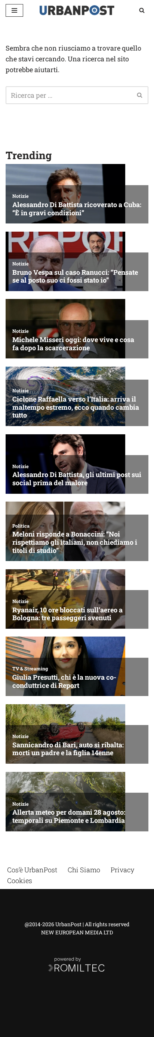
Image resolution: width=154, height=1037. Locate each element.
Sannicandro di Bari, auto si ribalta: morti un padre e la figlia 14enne (68, 749)
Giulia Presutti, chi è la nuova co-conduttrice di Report (64, 681)
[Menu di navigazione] (14, 10)
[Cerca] (142, 10)
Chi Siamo (84, 869)
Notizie (20, 196)
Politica (21, 526)
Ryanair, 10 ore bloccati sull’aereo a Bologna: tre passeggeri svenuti (67, 614)
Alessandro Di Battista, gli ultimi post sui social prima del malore (76, 479)
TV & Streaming (30, 669)
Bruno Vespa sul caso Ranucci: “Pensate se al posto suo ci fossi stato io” (75, 276)
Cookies (19, 880)
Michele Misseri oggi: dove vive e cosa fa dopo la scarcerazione (73, 344)
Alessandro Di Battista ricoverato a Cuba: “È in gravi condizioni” (76, 209)
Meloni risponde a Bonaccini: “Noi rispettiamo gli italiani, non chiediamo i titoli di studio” (74, 542)
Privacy (122, 869)
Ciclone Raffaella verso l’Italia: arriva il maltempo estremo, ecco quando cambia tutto (75, 407)
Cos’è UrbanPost (32, 869)
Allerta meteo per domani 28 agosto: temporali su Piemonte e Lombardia (68, 816)
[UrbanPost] (77, 10)
